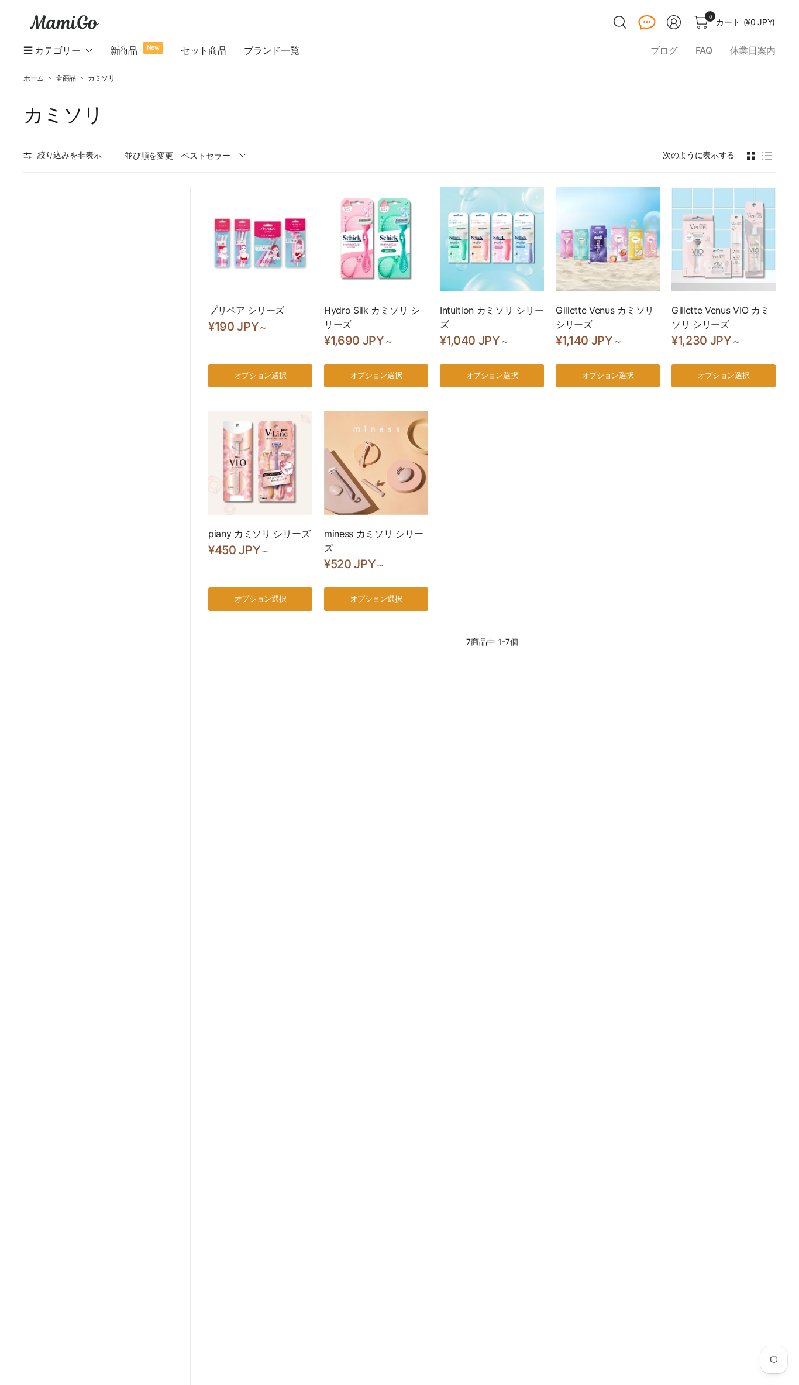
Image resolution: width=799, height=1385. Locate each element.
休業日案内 (753, 50)
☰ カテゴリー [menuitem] (52, 50)
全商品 (66, 78)
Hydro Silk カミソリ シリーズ (372, 317)
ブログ (664, 50)
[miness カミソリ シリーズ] (376, 463)
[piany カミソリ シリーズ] (260, 463)
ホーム (33, 78)
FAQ (703, 50)
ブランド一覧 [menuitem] (271, 50)
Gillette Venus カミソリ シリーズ (605, 317)
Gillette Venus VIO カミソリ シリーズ (720, 317)
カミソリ (101, 78)
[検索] (620, 22)
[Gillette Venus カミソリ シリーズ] (608, 239)
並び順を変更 (149, 155)
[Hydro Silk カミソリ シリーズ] (376, 239)
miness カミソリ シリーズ (373, 541)
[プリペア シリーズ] (260, 239)
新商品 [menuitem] (123, 50)
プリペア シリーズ (246, 310)
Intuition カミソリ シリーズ (491, 317)
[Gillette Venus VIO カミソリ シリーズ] (723, 239)
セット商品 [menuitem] (203, 50)
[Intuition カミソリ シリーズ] (492, 239)
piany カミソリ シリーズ (259, 533)
